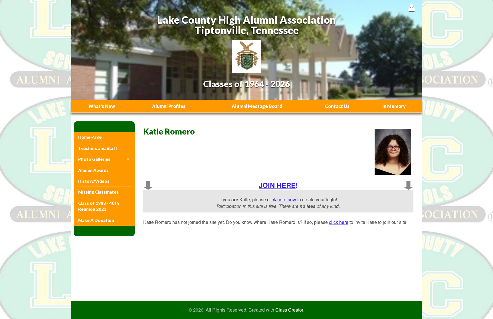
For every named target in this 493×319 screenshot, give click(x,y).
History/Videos (94, 181)
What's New (101, 106)
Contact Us (337, 106)
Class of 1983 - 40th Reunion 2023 (98, 206)
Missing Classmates (98, 191)
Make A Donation (96, 220)
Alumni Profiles (168, 106)
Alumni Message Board (257, 106)
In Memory (394, 106)
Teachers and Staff (97, 148)
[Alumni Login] (411, 7)
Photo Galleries (94, 159)
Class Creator (289, 310)
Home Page (90, 137)
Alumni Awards (93, 170)
